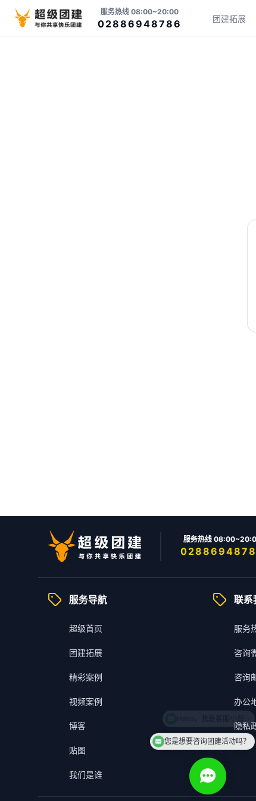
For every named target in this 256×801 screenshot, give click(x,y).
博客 (77, 726)
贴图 (77, 750)
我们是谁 (85, 774)
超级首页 (85, 628)
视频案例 (85, 701)
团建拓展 (229, 19)
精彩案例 (85, 677)
